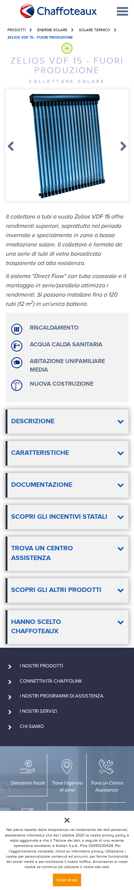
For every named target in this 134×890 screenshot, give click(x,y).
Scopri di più (67, 880)
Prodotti (16, 30)
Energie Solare (52, 30)
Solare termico (94, 30)
